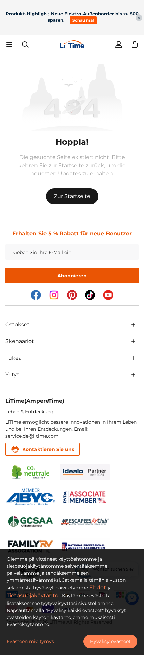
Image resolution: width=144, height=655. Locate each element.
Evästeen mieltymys (30, 641)
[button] (135, 44)
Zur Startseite (72, 196)
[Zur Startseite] (72, 44)
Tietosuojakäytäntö (32, 595)
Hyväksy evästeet (110, 641)
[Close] (139, 17)
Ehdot (97, 587)
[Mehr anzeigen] (133, 324)
